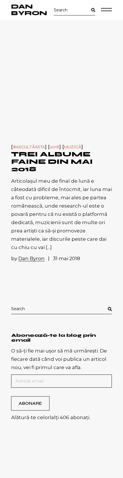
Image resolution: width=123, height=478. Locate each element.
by (28, 258)
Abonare (30, 403)
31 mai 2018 (66, 258)
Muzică (72, 147)
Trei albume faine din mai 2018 (52, 161)
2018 (54, 147)
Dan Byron (29, 10)
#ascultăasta (29, 147)
